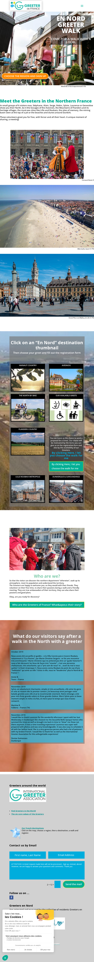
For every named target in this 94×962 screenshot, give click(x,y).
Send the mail (73, 884)
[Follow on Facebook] (11, 897)
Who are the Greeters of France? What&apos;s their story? (47, 604)
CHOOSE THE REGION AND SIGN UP (25, 76)
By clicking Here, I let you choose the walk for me (66, 466)
